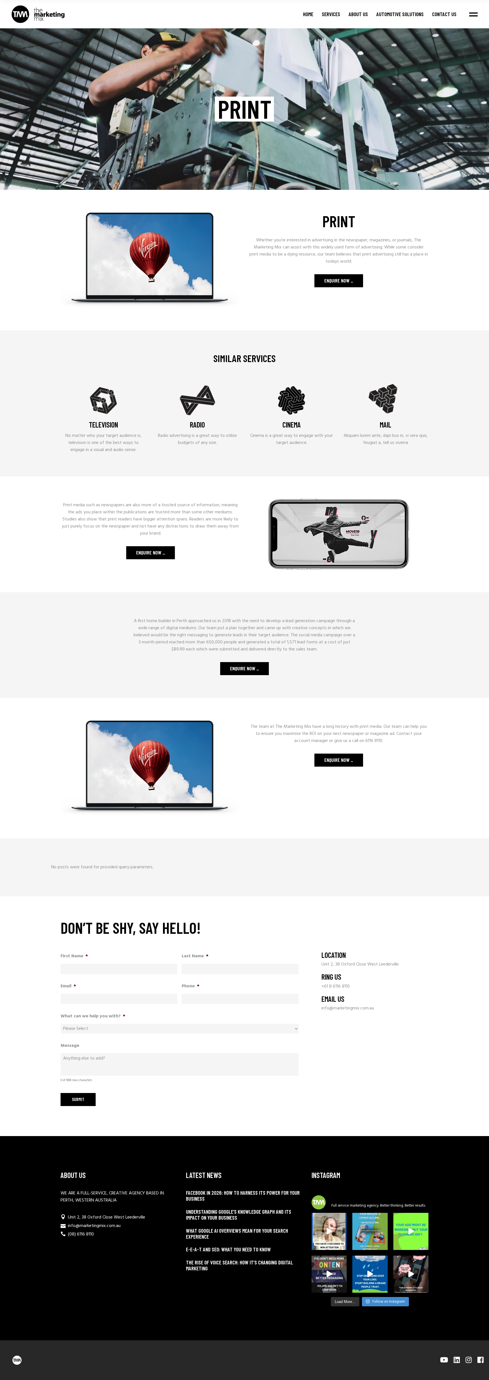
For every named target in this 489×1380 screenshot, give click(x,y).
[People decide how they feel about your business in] (369, 1231)
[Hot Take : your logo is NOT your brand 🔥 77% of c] (369, 1274)
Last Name (195, 956)
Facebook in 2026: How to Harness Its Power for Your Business (243, 1195)
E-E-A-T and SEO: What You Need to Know (228, 1249)
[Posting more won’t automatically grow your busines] (329, 1274)
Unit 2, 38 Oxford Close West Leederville (360, 964)
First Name (74, 956)
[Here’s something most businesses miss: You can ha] (410, 1231)
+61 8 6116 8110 (335, 986)
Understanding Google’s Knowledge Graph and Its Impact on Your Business (238, 1214)
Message (70, 1046)
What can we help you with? (93, 1016)
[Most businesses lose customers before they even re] (329, 1231)
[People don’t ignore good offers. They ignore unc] (410, 1274)
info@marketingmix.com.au (347, 1008)
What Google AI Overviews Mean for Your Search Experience (237, 1233)
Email (68, 986)
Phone (191, 986)
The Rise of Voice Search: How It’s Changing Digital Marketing (239, 1265)
